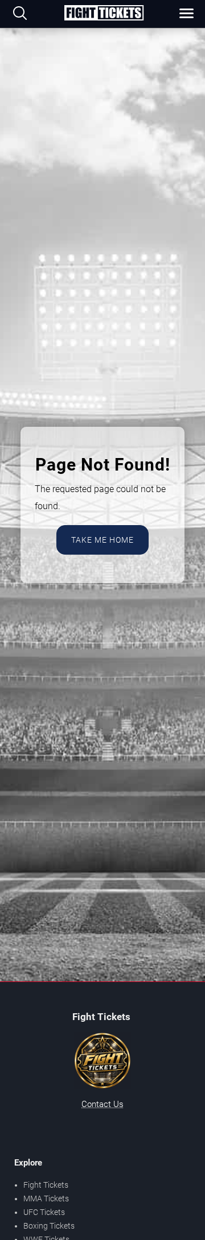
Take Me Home (102, 539)
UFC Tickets (44, 1212)
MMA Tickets (46, 1198)
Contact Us (102, 1104)
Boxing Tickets (49, 1225)
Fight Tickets (45, 1184)
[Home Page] (104, 14)
